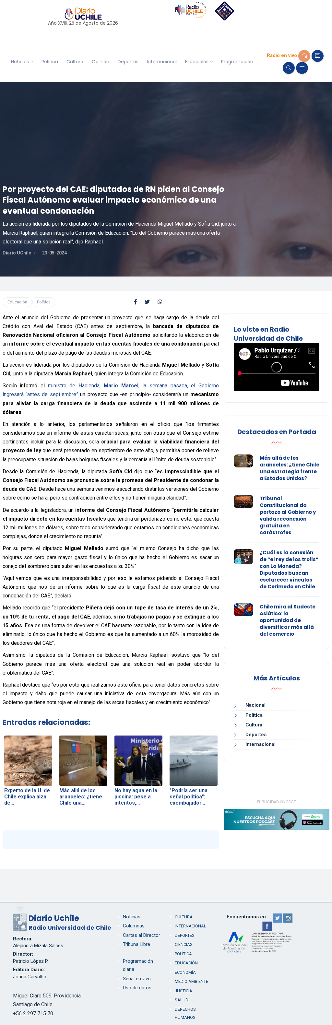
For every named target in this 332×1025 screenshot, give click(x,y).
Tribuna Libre (136, 944)
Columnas (134, 926)
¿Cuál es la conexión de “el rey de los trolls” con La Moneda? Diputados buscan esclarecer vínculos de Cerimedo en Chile (289, 569)
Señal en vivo (137, 979)
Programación (237, 61)
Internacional (162, 61)
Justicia (183, 990)
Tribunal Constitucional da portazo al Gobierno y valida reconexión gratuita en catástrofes (288, 515)
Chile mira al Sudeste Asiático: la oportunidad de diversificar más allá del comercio (287, 620)
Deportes (128, 61)
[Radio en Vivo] (304, 56)
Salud (181, 999)
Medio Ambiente (191, 981)
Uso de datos (137, 988)
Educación (17, 302)
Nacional (255, 705)
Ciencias (184, 944)
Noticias (20, 61)
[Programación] (318, 56)
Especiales (196, 61)
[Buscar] (289, 68)
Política (50, 61)
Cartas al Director (141, 935)
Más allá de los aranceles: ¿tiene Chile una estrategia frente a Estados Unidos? (289, 468)
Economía (185, 972)
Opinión (100, 61)
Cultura (74, 61)
